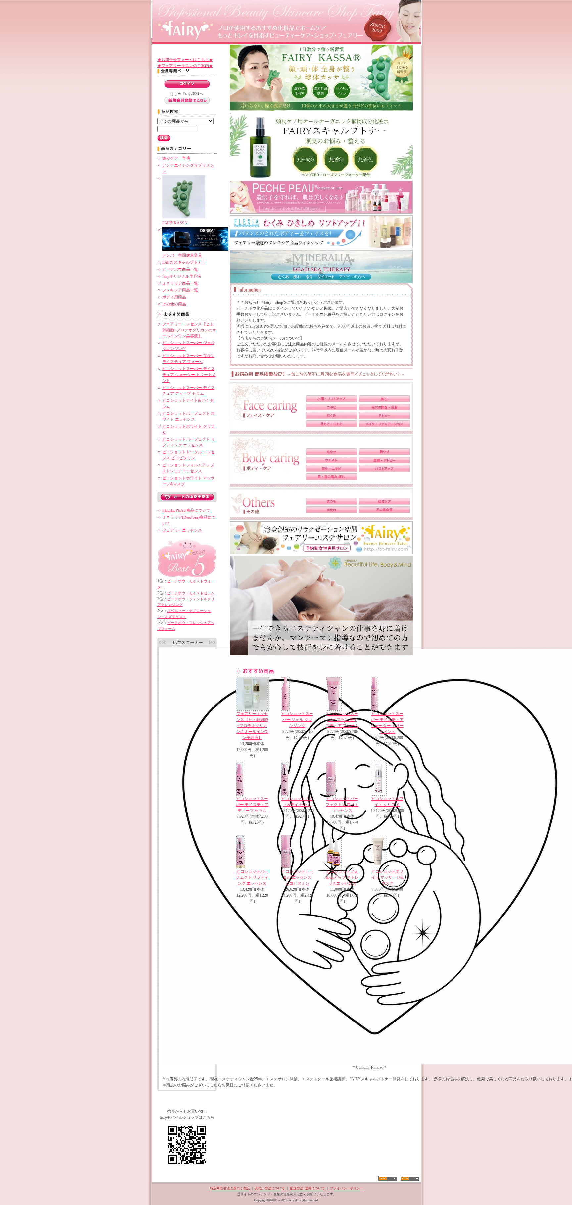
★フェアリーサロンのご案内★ (185, 65)
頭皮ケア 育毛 (176, 158)
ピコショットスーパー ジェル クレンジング (297, 719)
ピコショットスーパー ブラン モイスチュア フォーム (342, 719)
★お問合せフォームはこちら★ (185, 59)
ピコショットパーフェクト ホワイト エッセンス (342, 804)
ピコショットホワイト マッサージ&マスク (387, 877)
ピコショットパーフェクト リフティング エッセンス (252, 877)
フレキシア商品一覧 (180, 290)
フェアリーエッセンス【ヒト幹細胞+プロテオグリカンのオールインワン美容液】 (189, 330)
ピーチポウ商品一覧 (180, 269)
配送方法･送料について (307, 1188)
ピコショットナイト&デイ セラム (297, 801)
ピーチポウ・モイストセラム (191, 593)
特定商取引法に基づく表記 (230, 1188)
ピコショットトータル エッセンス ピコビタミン (297, 877)
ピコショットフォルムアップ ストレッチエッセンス (342, 877)
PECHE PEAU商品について (186, 510)
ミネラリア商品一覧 (180, 283)
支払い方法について (270, 1188)
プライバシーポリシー (346, 1188)
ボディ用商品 (174, 297)
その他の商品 (174, 304)
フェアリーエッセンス (182, 530)
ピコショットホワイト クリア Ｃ (387, 801)
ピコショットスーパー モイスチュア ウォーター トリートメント (189, 374)
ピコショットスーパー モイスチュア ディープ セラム (252, 804)
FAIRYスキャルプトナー (184, 262)
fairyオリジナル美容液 (181, 276)
